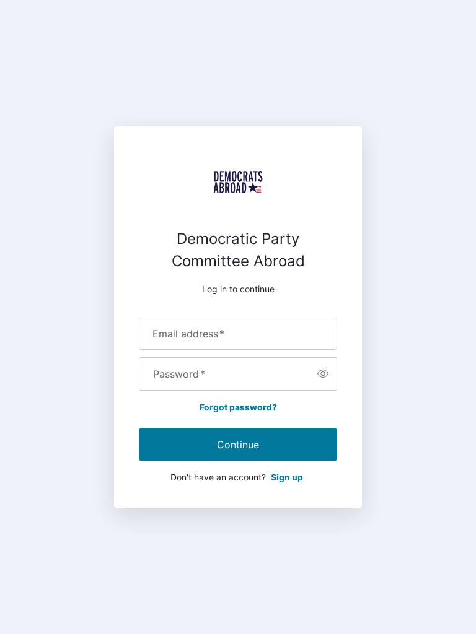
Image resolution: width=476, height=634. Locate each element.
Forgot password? (238, 407)
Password (179, 374)
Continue (238, 444)
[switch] (323, 374)
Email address (188, 333)
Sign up (287, 477)
